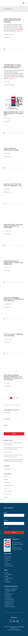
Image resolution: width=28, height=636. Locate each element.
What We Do (8, 558)
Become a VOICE (9, 565)
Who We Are (8, 556)
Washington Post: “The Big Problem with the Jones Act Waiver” (13, 455)
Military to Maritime (10, 606)
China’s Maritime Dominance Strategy (11, 149)
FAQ (6, 562)
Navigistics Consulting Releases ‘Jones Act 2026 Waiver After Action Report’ (13, 460)
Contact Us (7, 563)
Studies (6, 497)
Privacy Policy (18, 629)
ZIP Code (6, 527)
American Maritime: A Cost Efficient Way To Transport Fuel (13, 113)
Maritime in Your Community (9, 594)
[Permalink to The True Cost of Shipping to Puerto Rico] (14, 324)
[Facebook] (10, 621)
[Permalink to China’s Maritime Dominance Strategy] (14, 139)
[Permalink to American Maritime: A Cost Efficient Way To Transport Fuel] (14, 102)
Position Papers (8, 491)
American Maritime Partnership (15, 626)
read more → (20, 31)
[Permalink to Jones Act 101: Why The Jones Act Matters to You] (14, 174)
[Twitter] (17, 621)
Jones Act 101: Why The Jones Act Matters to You (13, 185)
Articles (6, 476)
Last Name (7, 419)
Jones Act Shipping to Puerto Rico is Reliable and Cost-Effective (13, 299)
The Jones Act (8, 597)
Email (6, 425)
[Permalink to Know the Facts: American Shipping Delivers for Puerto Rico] (14, 212)
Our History (8, 560)
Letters (5, 488)
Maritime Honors (9, 604)
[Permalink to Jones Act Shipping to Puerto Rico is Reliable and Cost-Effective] (14, 288)
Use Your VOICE (8, 452)
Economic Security (9, 601)
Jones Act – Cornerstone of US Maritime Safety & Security (11, 590)
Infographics (7, 37)
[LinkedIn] (14, 621)
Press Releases (7, 494)
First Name (7, 412)
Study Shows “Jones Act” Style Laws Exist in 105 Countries (12, 20)
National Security (9, 602)
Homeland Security (9, 599)
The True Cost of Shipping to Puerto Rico (13, 335)
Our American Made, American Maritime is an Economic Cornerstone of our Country (13, 377)
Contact (9, 629)
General (6, 84)
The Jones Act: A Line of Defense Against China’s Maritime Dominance (12, 66)
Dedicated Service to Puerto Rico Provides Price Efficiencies (13, 262)
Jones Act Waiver (8, 485)
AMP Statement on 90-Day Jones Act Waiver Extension (13, 443)
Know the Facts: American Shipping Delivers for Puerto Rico (13, 225)
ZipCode (6, 520)
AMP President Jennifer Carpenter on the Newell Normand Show (13, 448)
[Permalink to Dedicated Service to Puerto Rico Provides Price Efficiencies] (14, 251)
